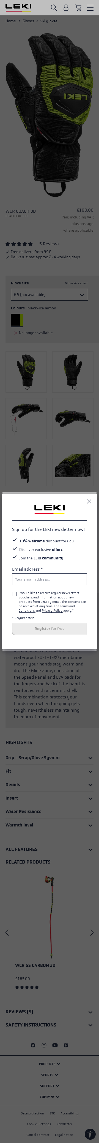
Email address (27, 569)
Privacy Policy (52, 610)
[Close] (89, 501)
